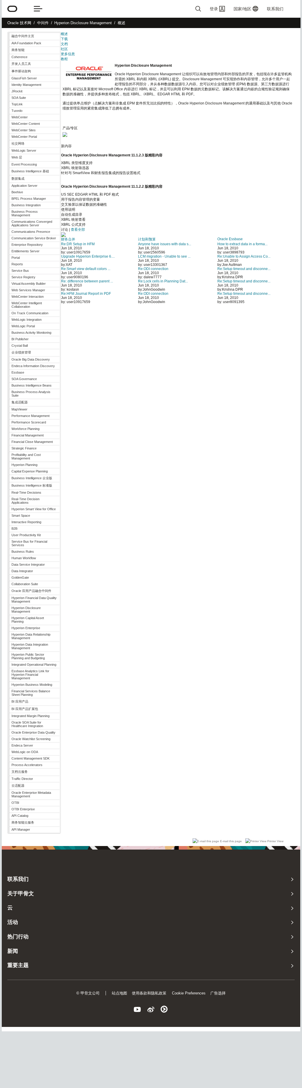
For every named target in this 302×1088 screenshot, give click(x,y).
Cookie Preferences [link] (189, 993)
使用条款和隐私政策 (149, 993)
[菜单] (38, 9)
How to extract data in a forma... (242, 244)
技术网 (19, 23)
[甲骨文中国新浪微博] (151, 1010)
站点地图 (119, 993)
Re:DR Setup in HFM (78, 244)
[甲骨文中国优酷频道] (164, 1010)
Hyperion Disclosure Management (83, 23)
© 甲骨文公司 (88, 993)
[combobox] (180, 9)
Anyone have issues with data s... (164, 244)
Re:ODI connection (153, 269)
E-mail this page (231, 841)
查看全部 (78, 230)
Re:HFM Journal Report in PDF (86, 294)
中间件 (43, 23)
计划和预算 (147, 239)
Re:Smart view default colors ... (85, 269)
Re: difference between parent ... (87, 281)
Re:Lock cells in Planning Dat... (163, 281)
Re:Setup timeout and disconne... (243, 269)
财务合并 (68, 239)
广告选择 (218, 993)
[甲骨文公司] (12, 9)
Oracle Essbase (230, 239)
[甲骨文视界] (137, 1010)
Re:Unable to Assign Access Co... (243, 256)
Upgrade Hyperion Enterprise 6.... (88, 256)
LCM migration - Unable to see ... (164, 256)
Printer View (274, 841)
